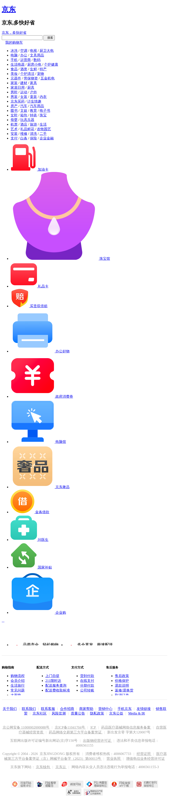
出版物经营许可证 (97, 740)
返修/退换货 (124, 690)
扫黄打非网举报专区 (146, 784)
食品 (14, 69)
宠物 (40, 74)
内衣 (43, 97)
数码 (36, 60)
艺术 (14, 129)
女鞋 (14, 115)
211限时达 (53, 680)
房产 (14, 106)
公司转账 (87, 690)
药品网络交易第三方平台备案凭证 (76, 732)
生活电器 (18, 64)
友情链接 (144, 709)
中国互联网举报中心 (97, 784)
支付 (14, 138)
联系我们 (29, 709)
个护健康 (51, 64)
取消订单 (122, 695)
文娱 (23, 110)
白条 (23, 138)
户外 (33, 92)
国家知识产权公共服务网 (93, 792)
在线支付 (87, 680)
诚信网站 (72, 784)
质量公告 (78, 713)
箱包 (23, 115)
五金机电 (47, 78)
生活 (43, 124)
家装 (14, 83)
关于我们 (10, 709)
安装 (14, 133)
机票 (14, 124)
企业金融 (47, 138)
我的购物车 (14, 42)
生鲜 (33, 69)
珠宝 (43, 115)
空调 (23, 50)
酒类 (23, 69)
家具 (33, 83)
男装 (14, 97)
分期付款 (87, 685)
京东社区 (40, 713)
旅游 (33, 124)
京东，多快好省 (14, 32)
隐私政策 (97, 713)
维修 (23, 133)
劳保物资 (31, 78)
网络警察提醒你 (47, 784)
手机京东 (125, 709)
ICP (93, 727)
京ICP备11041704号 (70, 727)
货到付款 (87, 676)
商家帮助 (86, 709)
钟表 (33, 115)
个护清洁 (27, 74)
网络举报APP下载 (121, 784)
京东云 (61, 767)
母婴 (14, 120)
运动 (23, 92)
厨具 (30, 87)
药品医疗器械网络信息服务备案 (126, 727)
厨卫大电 (47, 50)
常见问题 (18, 690)
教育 (33, 110)
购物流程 (18, 676)
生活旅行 (18, 685)
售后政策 (122, 676)
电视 (33, 50)
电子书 (45, 110)
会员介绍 (18, 680)
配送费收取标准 (57, 690)
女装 (23, 97)
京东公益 (116, 713)
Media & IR (136, 713)
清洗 (33, 133)
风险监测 (59, 713)
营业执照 (114, 758)
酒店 (23, 124)
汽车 (23, 106)
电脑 (14, 55)
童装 (33, 97)
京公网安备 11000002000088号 (26, 727)
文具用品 (37, 55)
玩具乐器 (27, 120)
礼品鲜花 (27, 129)
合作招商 (67, 709)
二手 (43, 133)
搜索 (49, 37)
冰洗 (14, 50)
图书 (14, 110)
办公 (23, 55)
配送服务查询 (55, 685)
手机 (14, 60)
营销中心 (105, 709)
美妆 (14, 74)
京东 (9, 9)
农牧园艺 (44, 129)
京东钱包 (43, 767)
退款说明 (122, 685)
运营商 (25, 60)
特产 (43, 69)
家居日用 (18, 87)
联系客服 (48, 709)
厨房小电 (34, 64)
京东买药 (18, 101)
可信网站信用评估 (22, 784)
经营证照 (144, 754)
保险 (33, 138)
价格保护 (122, 680)
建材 (23, 83)
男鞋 (14, 92)
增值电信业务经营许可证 (145, 758)
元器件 (16, 78)
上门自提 (52, 676)
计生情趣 (34, 101)
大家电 (16, 695)
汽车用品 (37, 106)
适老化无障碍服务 (73, 792)
